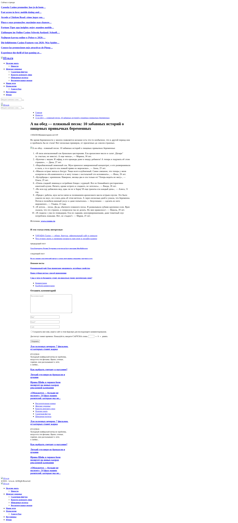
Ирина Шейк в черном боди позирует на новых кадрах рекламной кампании (45, 385)
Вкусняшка (11, 91)
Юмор (9, 94)
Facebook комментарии (45, 285)
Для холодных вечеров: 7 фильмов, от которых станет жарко (49, 347)
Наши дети (11, 83)
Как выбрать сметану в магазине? (48, 369)
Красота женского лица (21, 74)
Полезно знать (12, 63)
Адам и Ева (16, 88)
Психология (11, 86)
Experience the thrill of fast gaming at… (21, 52)
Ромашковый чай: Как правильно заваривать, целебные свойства (60, 268)
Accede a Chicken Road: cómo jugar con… (23, 17)
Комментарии (41, 283)
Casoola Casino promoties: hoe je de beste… (23, 7)
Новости (14, 66)
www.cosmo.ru (47, 221)
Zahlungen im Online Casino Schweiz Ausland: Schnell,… (30, 32)
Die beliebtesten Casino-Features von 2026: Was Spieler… (30, 42)
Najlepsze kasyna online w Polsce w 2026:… (23, 37)
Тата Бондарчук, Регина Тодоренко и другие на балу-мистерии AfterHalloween (59, 248)
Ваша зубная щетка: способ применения (48, 273)
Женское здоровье (14, 68)
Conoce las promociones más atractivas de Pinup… (27, 47)
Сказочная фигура (19, 71)
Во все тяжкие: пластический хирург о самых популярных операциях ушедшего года (61, 258)
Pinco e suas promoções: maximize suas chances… (26, 22)
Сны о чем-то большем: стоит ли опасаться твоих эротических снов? (61, 278)
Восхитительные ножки (21, 80)
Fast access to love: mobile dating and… (21, 12)
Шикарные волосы (19, 77)
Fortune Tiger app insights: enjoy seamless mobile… (27, 27)
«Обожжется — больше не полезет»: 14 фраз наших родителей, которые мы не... (45, 396)
